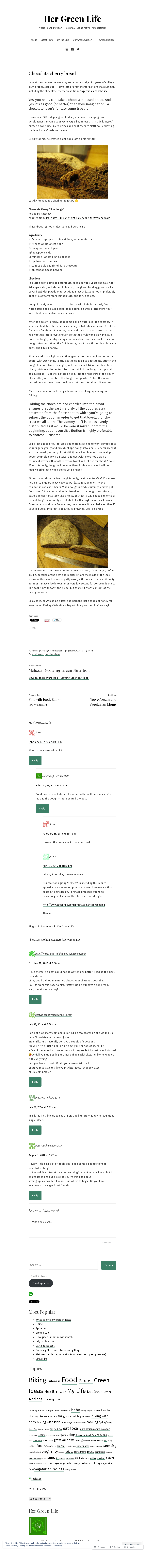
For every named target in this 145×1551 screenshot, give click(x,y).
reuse (90, 1451)
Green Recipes (106, 40)
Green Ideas (37, 1440)
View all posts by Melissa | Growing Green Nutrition (59, 677)
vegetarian (66, 1463)
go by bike (101, 1435)
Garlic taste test (45, 1345)
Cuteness (53, 1381)
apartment (65, 1411)
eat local (71, 1428)
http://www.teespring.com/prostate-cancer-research (74, 904)
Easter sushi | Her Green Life (57, 926)
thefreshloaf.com (100, 218)
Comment (106, 1242)
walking (67, 1470)
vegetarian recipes (49, 1469)
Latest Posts (46, 40)
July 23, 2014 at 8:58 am (42, 1024)
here (45, 391)
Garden (86, 1380)
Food (90, 651)
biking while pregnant (78, 1416)
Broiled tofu (43, 1332)
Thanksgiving (70, 1458)
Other (107, 1392)
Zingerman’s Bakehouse (93, 91)
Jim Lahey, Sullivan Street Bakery (64, 218)
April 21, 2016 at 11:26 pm (57, 865)
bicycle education (93, 1411)
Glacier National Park (85, 1435)
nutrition (99, 1446)
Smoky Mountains (35, 1458)
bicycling (33, 1416)
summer (62, 1458)
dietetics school (43, 1429)
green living (48, 1440)
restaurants (80, 1452)
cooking (92, 1422)
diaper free (33, 1429)
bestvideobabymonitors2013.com (53, 1014)
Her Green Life (72, 18)
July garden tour (45, 1341)
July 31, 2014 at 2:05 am (42, 1107)
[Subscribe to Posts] (31, 1293)
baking (83, 1411)
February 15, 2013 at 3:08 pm (45, 742)
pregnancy (50, 1451)
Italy (110, 1440)
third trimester (82, 1458)
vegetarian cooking (87, 1463)
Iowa (105, 1440)
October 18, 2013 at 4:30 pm (45, 963)
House (62, 1392)
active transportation (49, 1410)
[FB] (72, 49)
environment (33, 1435)
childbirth (81, 1422)
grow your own (64, 1440)
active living (33, 1411)
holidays (86, 1440)
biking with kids (48, 1422)
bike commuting (48, 1416)
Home (39, 1324)
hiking (79, 1440)
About (34, 40)
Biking (37, 1380)
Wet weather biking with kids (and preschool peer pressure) (71, 1354)
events (41, 1435)
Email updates (40, 1283)
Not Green (95, 1392)
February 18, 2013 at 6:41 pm (59, 833)
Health (50, 1391)
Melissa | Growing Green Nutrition (47, 651)
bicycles (105, 1410)
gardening (67, 1435)
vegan (56, 1464)
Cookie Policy (57, 1546)
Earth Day (58, 1429)
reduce (69, 1451)
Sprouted (41, 1328)
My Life (76, 1390)
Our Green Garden (82, 40)
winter (73, 1470)
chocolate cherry (52, 654)
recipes (61, 1452)
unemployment (35, 1464)
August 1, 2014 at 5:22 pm (43, 1155)
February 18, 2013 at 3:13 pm (52, 785)
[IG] (67, 49)
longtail (61, 1446)
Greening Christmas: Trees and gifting (57, 1350)
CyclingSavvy (105, 1422)
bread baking (38, 654)
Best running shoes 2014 (48, 1145)
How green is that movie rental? (54, 1337)
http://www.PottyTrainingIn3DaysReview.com (60, 953)
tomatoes (101, 1458)
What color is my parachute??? (53, 1319)
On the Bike (63, 40)
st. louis (48, 1457)
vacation (48, 1463)
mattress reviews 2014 (47, 1097)
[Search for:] (63, 1265)
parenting (109, 1446)
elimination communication (95, 1429)
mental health (71, 1446)
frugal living (56, 1435)
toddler (93, 1458)
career (64, 1422)
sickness (109, 1452)
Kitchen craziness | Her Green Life (61, 939)
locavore (49, 1446)
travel (110, 1458)
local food (36, 1446)
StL (57, 1458)
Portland (37, 1452)
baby (75, 1410)
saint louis (100, 1452)
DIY (51, 1429)
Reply (35, 760)
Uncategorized (52, 1399)
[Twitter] (77, 49)
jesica (52, 856)
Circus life (41, 1358)
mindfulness (82, 1446)
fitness (48, 1435)
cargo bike (72, 1422)
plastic (31, 1452)
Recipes (35, 1399)
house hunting (97, 1440)
